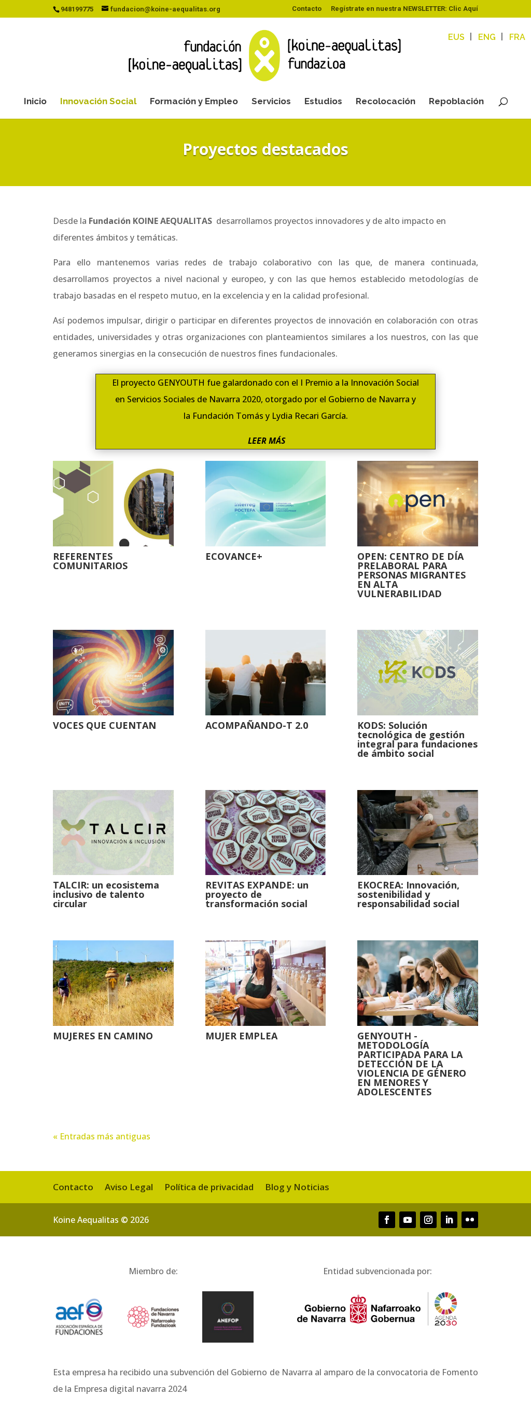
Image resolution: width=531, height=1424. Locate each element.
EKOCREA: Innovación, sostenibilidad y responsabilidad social (408, 894)
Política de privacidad (209, 1188)
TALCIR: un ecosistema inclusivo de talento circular (106, 894)
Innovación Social (98, 101)
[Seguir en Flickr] (470, 1219)
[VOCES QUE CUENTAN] (113, 672)
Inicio (35, 101)
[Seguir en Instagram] (428, 1219)
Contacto (307, 8)
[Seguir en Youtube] (407, 1219)
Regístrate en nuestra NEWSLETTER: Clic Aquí (404, 8)
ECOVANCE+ (233, 556)
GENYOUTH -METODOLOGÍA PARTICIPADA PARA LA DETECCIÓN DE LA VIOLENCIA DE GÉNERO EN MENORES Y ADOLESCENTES (411, 1064)
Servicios (271, 101)
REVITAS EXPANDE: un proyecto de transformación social (257, 894)
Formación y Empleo (194, 101)
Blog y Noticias (297, 1188)
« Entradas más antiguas (101, 1136)
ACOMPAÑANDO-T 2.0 (256, 725)
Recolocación (385, 101)
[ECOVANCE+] (265, 503)
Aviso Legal (129, 1188)
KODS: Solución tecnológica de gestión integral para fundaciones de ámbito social (417, 739)
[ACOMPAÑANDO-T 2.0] (265, 672)
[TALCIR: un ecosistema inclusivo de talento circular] (113, 833)
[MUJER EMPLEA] (265, 983)
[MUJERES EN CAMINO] (113, 983)
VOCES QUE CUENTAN (104, 725)
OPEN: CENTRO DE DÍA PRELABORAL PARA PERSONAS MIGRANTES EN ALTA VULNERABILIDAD (411, 575)
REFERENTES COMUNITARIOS (90, 561)
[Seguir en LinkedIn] (449, 1219)
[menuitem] (456, 37)
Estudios (323, 101)
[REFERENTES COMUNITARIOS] (113, 503)
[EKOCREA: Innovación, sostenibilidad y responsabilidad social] (417, 833)
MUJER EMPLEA (241, 1036)
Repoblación (456, 101)
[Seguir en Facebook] (387, 1219)
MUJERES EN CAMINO (103, 1036)
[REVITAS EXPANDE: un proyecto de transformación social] (265, 833)
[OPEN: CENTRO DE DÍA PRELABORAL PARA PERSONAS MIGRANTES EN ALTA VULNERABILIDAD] (417, 503)
